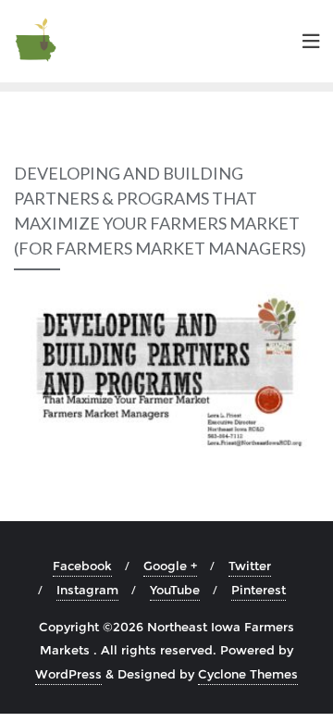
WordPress (68, 673)
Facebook (82, 565)
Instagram (87, 589)
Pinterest (258, 589)
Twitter (249, 565)
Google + (170, 565)
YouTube (175, 589)
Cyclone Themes (248, 673)
